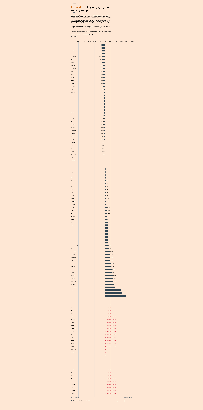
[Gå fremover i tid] (76, 36)
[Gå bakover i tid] (71, 36)
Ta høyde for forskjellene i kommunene (82, 400)
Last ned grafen (121, 401)
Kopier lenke (129, 401)
